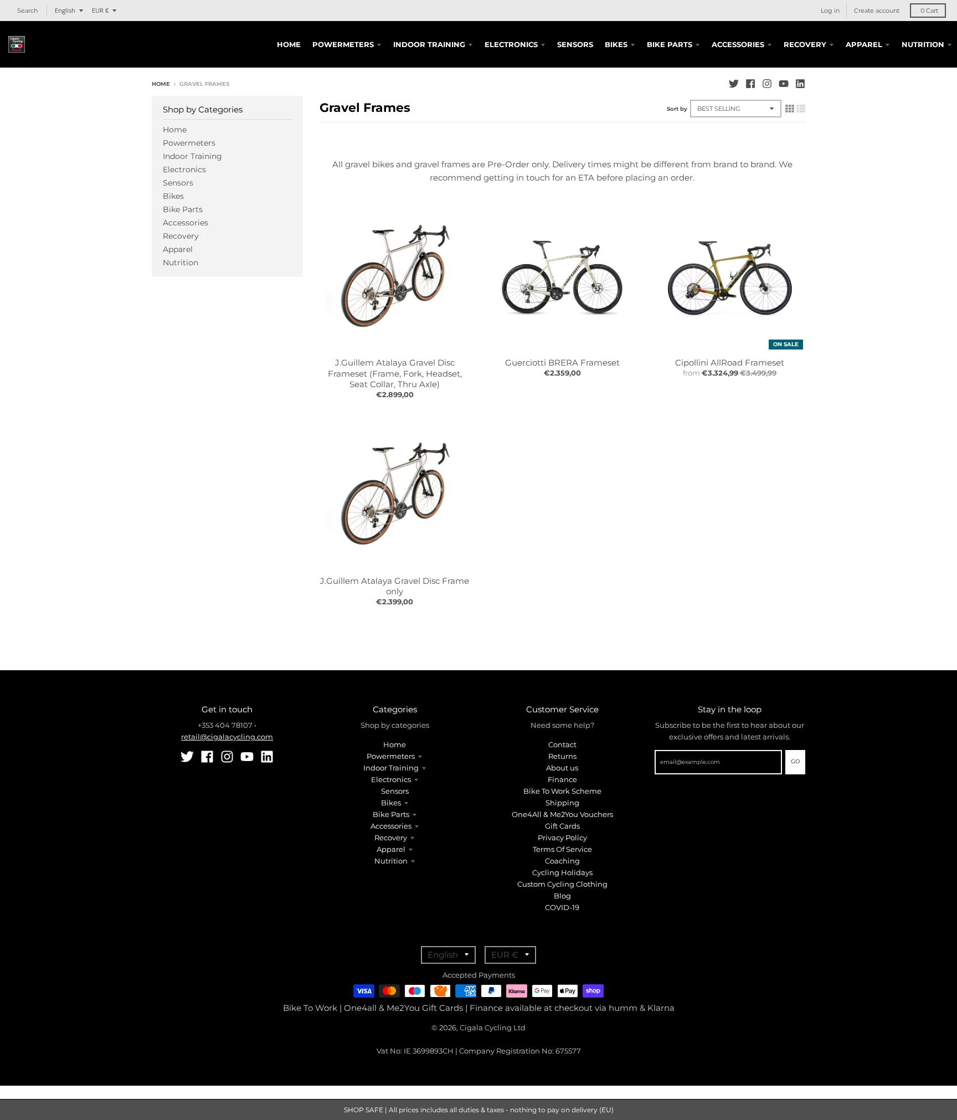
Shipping (562, 802)
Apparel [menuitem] (864, 44)
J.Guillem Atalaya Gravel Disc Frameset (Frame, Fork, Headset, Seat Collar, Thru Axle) (395, 373)
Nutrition (180, 263)
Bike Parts (183, 209)
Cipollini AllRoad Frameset (729, 362)
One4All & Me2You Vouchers (562, 814)
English (65, 10)
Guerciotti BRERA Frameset (562, 362)
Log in (830, 10)
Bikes (173, 196)
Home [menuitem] (289, 44)
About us (562, 767)
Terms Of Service (562, 849)
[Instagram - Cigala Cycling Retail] (767, 84)
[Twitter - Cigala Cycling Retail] (734, 84)
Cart (929, 10)
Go (795, 761)
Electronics (184, 169)
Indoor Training (192, 156)
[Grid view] (789, 108)
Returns (562, 756)
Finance (562, 779)
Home (161, 84)
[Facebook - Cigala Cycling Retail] (750, 84)
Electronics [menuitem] (511, 44)
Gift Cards (562, 825)
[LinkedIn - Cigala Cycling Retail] (800, 84)
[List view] (800, 108)
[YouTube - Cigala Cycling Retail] (784, 84)
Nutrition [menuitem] (923, 44)
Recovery (181, 236)
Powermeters (189, 143)
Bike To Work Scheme (562, 791)
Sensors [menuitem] (575, 44)
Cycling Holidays (562, 872)
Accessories (185, 223)
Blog (562, 895)
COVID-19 (562, 907)
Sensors (178, 183)
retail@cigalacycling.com (227, 736)
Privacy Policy (562, 837)
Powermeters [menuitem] (343, 44)
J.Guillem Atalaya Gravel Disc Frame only (394, 586)
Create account (876, 10)
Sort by (677, 108)
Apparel (178, 249)
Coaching (562, 860)
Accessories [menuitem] (738, 44)
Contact (562, 744)
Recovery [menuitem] (805, 44)
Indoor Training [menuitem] (429, 44)
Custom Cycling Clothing (562, 884)
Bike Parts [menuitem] (669, 44)
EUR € (100, 10)
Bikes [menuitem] (616, 44)
